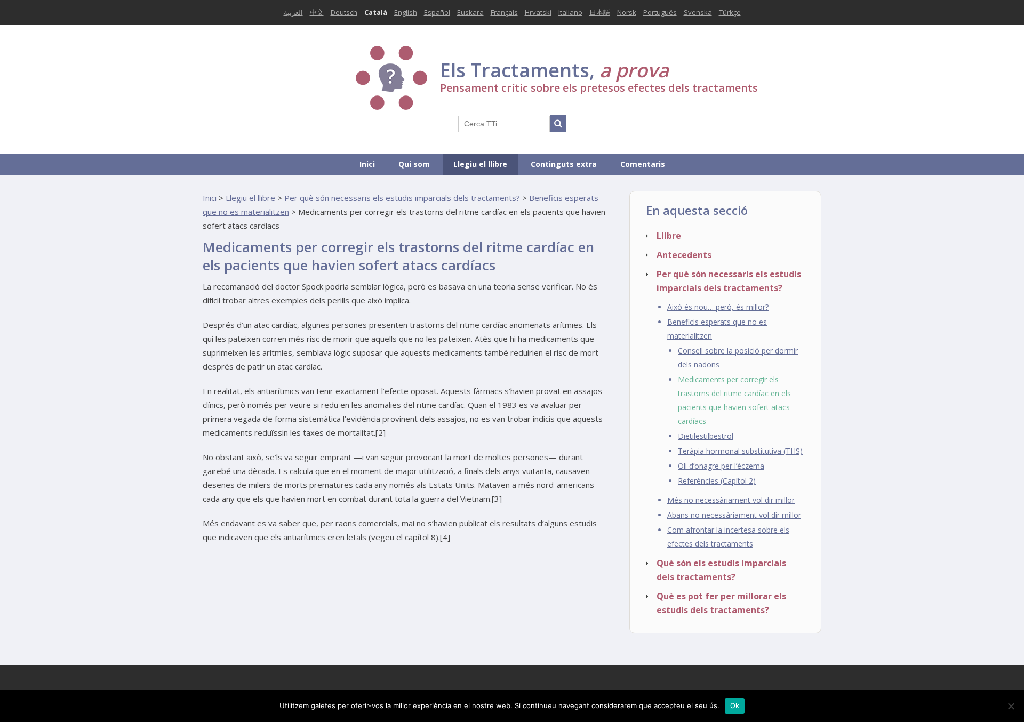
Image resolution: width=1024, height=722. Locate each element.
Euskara (470, 12)
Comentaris (642, 164)
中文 (317, 12)
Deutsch (344, 12)
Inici (367, 164)
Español (437, 12)
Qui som (414, 164)
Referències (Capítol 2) (717, 481)
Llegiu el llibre (480, 164)
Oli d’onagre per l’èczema (721, 466)
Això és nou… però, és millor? (718, 307)
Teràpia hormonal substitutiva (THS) (740, 451)
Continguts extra (564, 164)
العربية (293, 12)
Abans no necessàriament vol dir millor (734, 515)
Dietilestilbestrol (705, 436)
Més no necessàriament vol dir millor (731, 500)
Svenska (698, 12)
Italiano (570, 12)
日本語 (599, 12)
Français (504, 12)
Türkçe (730, 12)
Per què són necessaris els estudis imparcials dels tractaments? (402, 197)
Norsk (626, 12)
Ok (735, 705)
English (405, 12)
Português (660, 12)
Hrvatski (538, 12)
